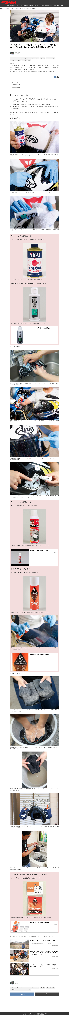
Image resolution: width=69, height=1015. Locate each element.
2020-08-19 (17, 52)
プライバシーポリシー (31, 1013)
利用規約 (24, 1013)
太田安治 (17, 53)
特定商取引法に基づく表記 (41, 1013)
